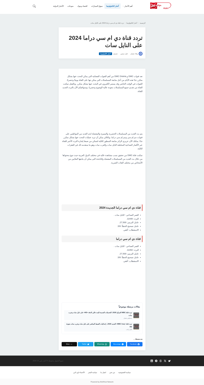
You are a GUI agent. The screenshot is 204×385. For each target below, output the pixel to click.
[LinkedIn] (152, 361)
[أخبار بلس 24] (160, 5)
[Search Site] (34, 6)
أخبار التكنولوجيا (131, 23)
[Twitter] (169, 361)
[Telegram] (156, 361)
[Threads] (161, 361)
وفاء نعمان (134, 54)
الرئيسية (142, 23)
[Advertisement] (102, 112)
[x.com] (165, 361)
